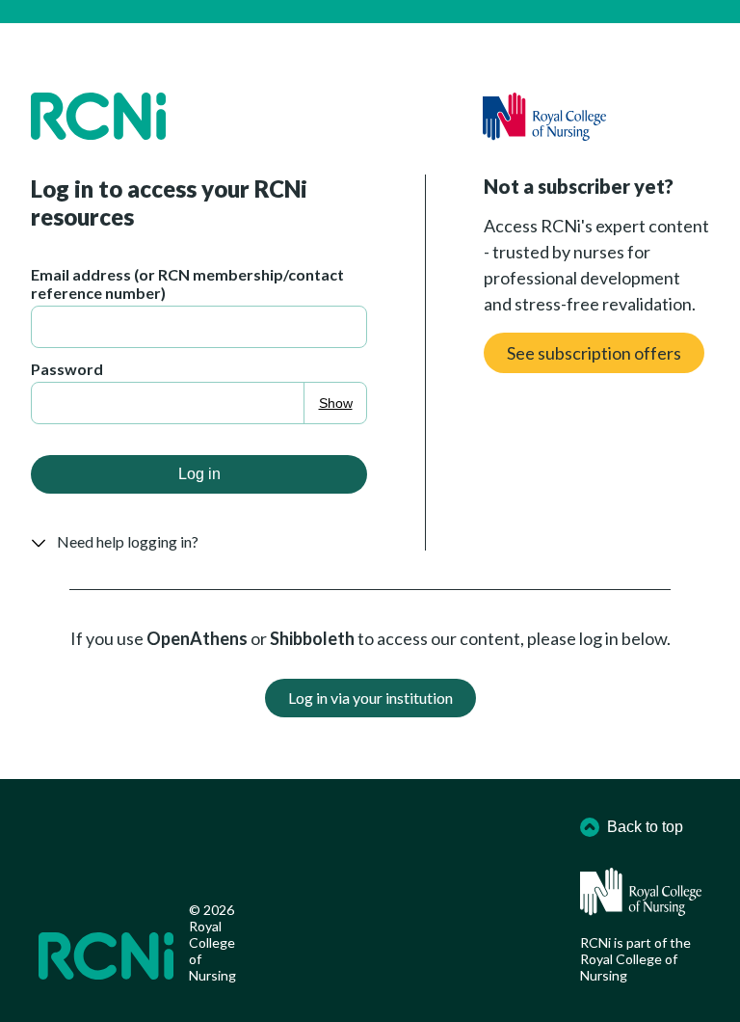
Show (336, 403)
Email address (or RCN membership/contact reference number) (187, 283)
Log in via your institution (370, 697)
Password (67, 369)
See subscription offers (594, 352)
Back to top (645, 827)
